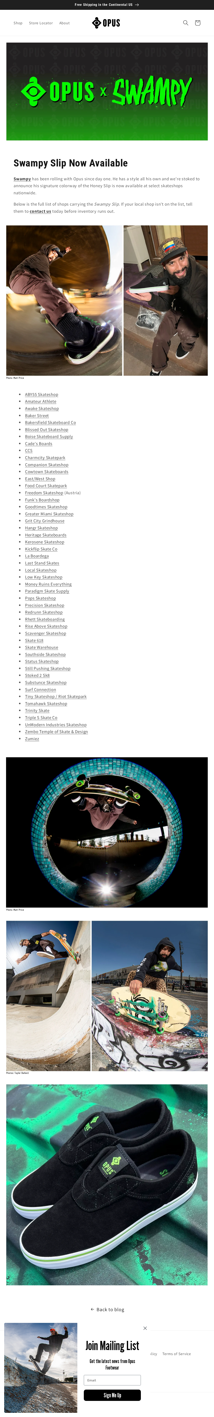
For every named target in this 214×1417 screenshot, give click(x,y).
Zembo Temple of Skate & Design (56, 731)
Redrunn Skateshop (44, 612)
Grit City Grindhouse (45, 521)
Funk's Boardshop (42, 500)
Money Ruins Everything (48, 584)
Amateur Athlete (40, 401)
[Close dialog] (145, 1328)
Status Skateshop (42, 661)
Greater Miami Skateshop (49, 514)
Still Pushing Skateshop (48, 668)
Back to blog (110, 1309)
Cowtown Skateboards (47, 471)
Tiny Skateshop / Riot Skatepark (56, 696)
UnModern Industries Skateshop (56, 724)
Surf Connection (40, 689)
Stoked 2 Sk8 (37, 675)
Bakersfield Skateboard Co (50, 422)
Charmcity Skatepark (45, 457)
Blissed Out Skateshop (46, 429)
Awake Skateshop (42, 408)
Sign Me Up (112, 1395)
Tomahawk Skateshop (46, 703)
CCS (29, 450)
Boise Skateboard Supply (49, 436)
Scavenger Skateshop (45, 633)
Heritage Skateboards (46, 535)
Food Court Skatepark (46, 485)
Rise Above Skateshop (46, 626)
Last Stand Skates (42, 563)
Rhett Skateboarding (45, 619)
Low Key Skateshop (43, 577)
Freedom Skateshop (44, 492)
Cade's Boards (38, 443)
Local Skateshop (41, 570)
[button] (186, 23)
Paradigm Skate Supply (47, 591)
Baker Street (37, 415)
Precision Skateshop (44, 605)
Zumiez (32, 738)
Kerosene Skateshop (44, 542)
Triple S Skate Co (41, 717)
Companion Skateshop (47, 464)
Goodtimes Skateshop (46, 506)
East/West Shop (40, 478)
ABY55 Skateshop (41, 394)
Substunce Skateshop (46, 682)
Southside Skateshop (45, 654)
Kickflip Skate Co (41, 549)
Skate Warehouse (41, 647)
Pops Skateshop (40, 598)
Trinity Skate (37, 710)
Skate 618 (34, 640)
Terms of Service (176, 1353)
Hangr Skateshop (41, 528)
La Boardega (37, 556)
